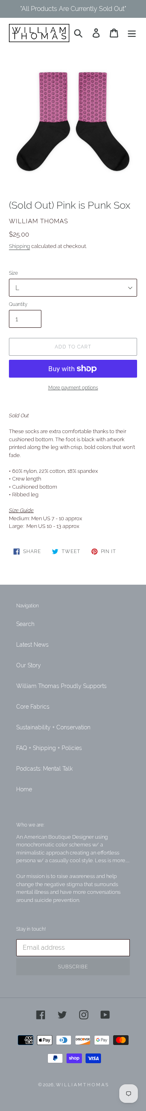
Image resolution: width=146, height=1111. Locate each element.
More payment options (73, 388)
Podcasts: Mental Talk (44, 768)
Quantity (18, 304)
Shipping (19, 246)
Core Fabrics (32, 706)
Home (24, 789)
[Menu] (132, 33)
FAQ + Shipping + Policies (49, 748)
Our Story (28, 665)
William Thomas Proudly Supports (61, 686)
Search (25, 624)
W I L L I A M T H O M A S (82, 1084)
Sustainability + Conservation (53, 727)
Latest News (32, 644)
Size (13, 273)
